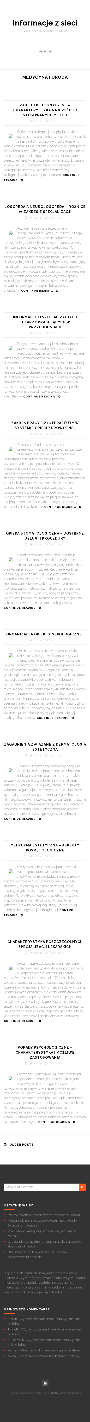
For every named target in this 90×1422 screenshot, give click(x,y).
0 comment (56, 121)
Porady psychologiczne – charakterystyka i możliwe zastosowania (45, 1052)
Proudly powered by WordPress (28, 1392)
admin (37, 121)
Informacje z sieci (45, 23)
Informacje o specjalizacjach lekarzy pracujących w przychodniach (45, 322)
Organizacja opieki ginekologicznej (45, 634)
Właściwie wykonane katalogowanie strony (50, 1350)
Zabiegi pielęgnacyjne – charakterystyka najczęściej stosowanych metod (45, 110)
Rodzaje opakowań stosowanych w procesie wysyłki (44, 1215)
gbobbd (76, 1392)
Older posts (22, 1144)
